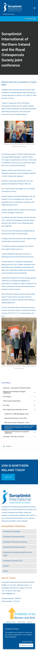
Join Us (29, 622)
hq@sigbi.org (10, 593)
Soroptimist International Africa (13, 537)
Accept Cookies (27, 642)
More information (10, 637)
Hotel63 (6, 566)
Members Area (10, 622)
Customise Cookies (26, 645)
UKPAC (5, 571)
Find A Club (21, 622)
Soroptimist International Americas (15, 542)
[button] (30, 18)
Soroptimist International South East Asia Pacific (17, 554)
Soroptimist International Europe (14, 547)
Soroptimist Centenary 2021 (13, 561)
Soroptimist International (11, 531)
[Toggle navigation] (30, 8)
